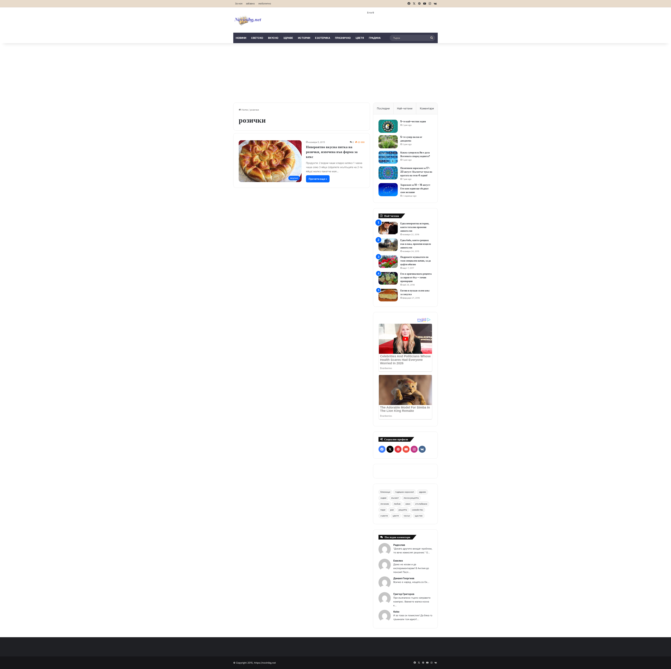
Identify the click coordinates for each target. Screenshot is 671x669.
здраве (288, 37)
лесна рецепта (411, 498)
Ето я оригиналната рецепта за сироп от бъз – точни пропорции (416, 277)
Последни (383, 108)
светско (257, 37)
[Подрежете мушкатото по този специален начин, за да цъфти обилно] (388, 261)
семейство (417, 509)
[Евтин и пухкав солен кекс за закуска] (388, 295)
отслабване (421, 503)
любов (397, 503)
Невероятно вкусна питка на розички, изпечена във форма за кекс (332, 151)
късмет (395, 498)
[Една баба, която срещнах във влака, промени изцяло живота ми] (388, 244)
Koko (396, 611)
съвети (384, 515)
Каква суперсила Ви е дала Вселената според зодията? (415, 154)
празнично (343, 37)
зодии (383, 498)
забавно (250, 3)
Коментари (427, 108)
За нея (238, 3)
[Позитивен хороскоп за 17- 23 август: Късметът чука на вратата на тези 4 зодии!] (388, 172)
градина (375, 37)
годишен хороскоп (404, 492)
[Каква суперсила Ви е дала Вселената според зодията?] (388, 157)
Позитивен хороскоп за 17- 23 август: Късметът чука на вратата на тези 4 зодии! (416, 171)
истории (304, 37)
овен (407, 503)
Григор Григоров (403, 593)
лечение (384, 503)
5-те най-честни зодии (413, 121)
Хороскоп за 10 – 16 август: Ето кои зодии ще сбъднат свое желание (415, 188)
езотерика (322, 37)
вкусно (273, 37)
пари (382, 509)
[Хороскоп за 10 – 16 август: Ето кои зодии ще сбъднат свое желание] (388, 189)
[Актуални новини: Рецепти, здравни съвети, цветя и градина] (247, 20)
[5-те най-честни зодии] (388, 126)
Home (244, 109)
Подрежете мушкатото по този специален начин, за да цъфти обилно (415, 260)
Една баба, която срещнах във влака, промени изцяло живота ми (415, 243)
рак (392, 509)
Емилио (398, 560)
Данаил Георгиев (403, 578)
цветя (360, 37)
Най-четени (404, 108)
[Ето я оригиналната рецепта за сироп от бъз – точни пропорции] (388, 278)
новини (241, 37)
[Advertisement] (335, 72)
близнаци (385, 492)
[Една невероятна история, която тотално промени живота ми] (388, 228)
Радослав (399, 544)
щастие (419, 515)
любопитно (264, 3)
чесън (407, 515)
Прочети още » (318, 178)
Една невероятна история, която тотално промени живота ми (414, 227)
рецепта (403, 509)
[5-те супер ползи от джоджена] (388, 141)
